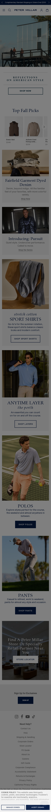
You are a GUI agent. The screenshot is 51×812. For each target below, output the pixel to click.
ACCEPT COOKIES (37, 807)
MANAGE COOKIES (13, 807)
